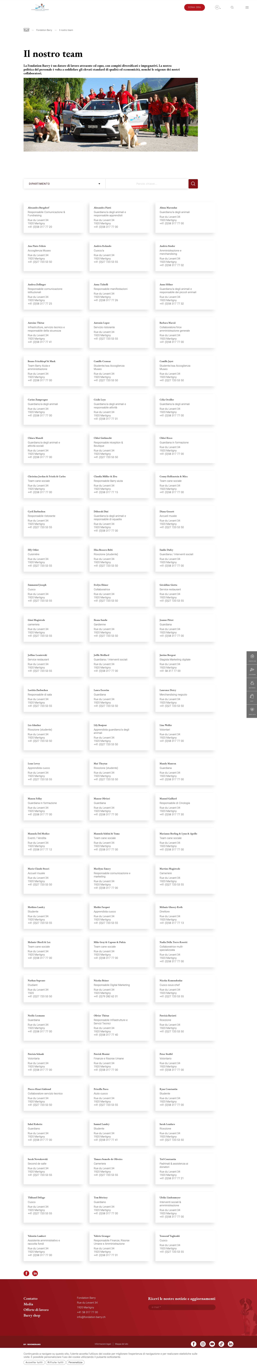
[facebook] (193, 1345)
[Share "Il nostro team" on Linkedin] (35, 1273)
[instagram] (203, 1345)
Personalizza (75, 1362)
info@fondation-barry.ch (91, 1317)
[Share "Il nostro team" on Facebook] (26, 1273)
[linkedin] (230, 1345)
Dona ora (194, 7)
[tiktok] (221, 1345)
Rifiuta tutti (56, 1362)
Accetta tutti (34, 1362)
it (217, 7)
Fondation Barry (44, 30)
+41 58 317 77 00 (87, 1312)
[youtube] (212, 1345)
